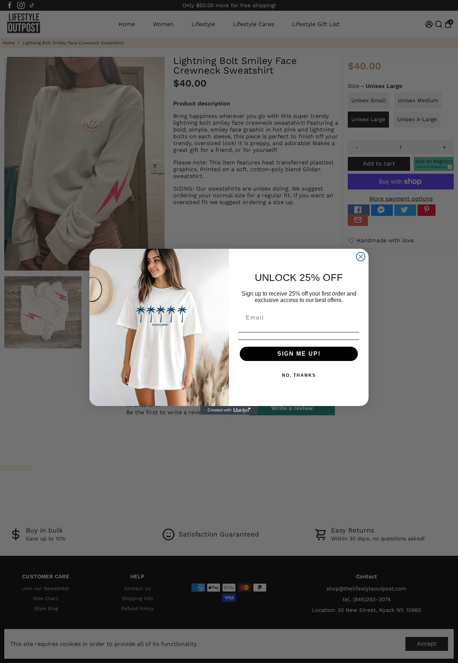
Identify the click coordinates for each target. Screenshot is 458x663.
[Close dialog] (360, 256)
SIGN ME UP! (299, 354)
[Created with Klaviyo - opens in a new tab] (229, 410)
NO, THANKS (299, 375)
